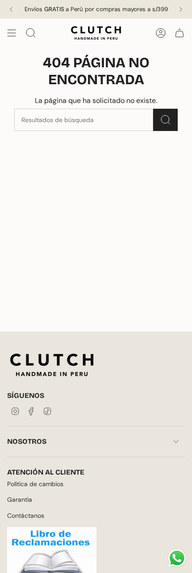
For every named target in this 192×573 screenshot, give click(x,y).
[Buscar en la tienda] (165, 120)
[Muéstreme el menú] (12, 33)
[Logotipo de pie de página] (51, 365)
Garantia (19, 499)
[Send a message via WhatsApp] (177, 558)
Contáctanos (25, 516)
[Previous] (11, 9)
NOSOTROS (26, 441)
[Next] (181, 9)
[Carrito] (179, 33)
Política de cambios (35, 484)
